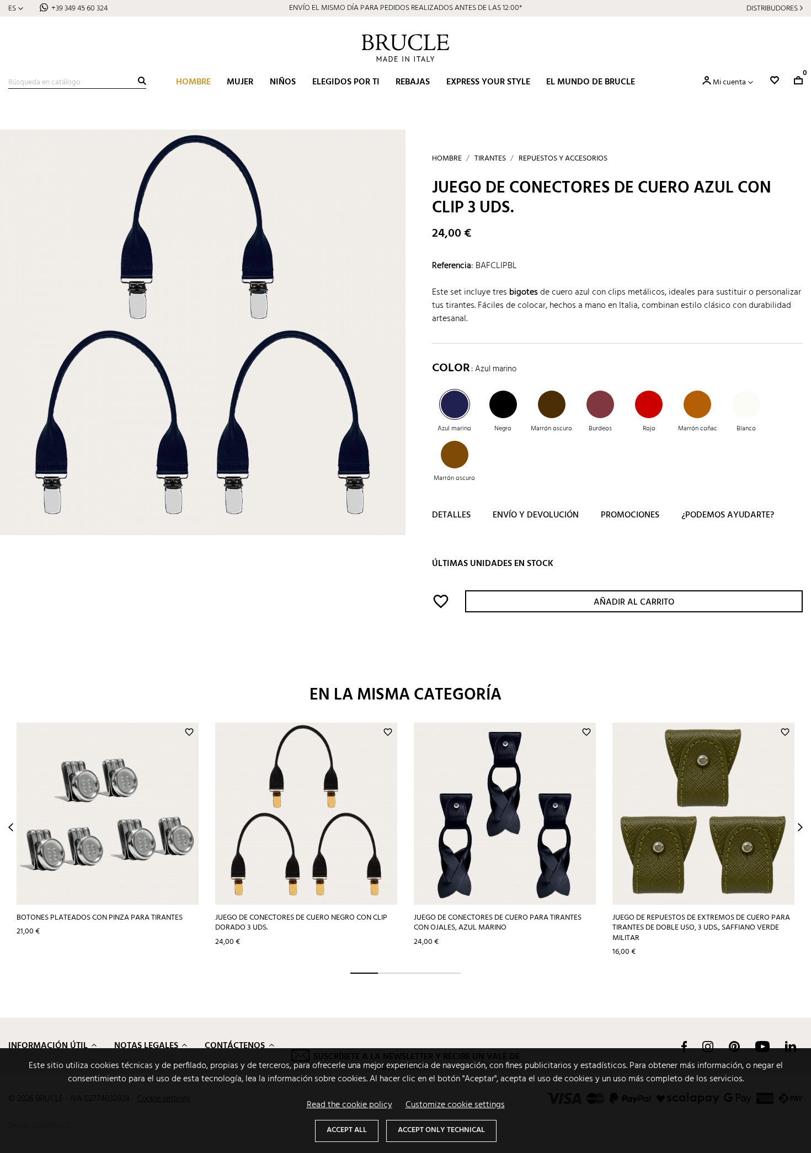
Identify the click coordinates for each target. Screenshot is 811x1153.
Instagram (707, 1046)
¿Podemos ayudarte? (727, 515)
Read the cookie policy (349, 1105)
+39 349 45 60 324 (79, 8)
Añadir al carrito (634, 602)
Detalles (451, 515)
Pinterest (734, 1046)
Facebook (684, 1046)
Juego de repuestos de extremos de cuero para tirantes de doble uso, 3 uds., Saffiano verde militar (701, 927)
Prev (10, 827)
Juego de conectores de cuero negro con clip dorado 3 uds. (301, 923)
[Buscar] (142, 81)
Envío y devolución (536, 515)
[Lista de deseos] (774, 80)
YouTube (762, 1046)
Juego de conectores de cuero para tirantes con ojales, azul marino (497, 923)
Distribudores (772, 8)
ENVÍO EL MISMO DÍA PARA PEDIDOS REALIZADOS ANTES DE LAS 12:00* (405, 8)
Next (800, 827)
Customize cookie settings (455, 1105)
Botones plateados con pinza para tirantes (100, 917)
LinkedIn (790, 1046)
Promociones (630, 515)
